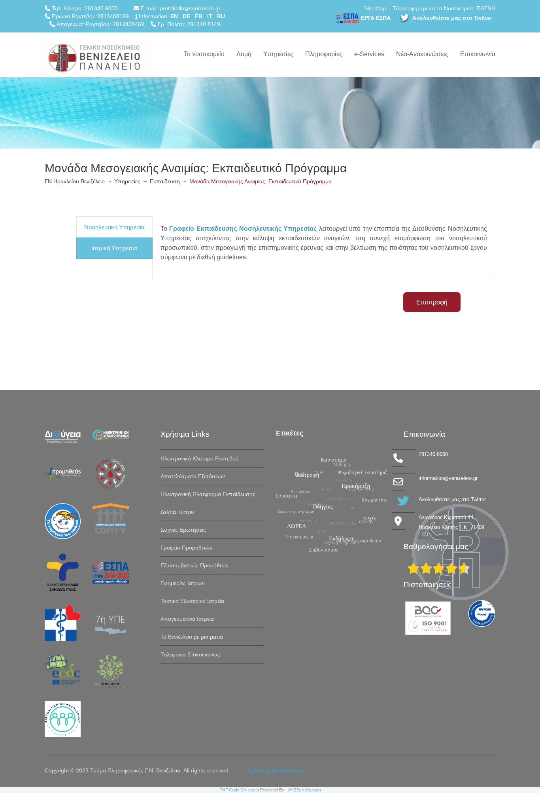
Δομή (243, 54)
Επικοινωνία (477, 54)
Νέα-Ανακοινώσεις (422, 54)
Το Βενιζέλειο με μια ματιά (191, 636)
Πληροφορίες (323, 54)
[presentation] (114, 227)
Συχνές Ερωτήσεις (183, 530)
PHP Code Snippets (239, 790)
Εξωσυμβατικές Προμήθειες (194, 565)
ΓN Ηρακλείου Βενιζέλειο (75, 181)
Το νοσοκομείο (204, 54)
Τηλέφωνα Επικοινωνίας (190, 654)
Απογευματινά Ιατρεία (187, 619)
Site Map (375, 8)
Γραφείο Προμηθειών (186, 547)
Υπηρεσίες (278, 54)
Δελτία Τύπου (177, 512)
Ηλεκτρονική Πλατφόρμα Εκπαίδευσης (207, 494)
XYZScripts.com (304, 790)
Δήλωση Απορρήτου (275, 770)
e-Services (369, 54)
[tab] (114, 227)
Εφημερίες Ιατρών (182, 583)
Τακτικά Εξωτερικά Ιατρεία (192, 601)
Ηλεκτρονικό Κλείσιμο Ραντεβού (199, 458)
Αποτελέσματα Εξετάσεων (192, 476)
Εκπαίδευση (165, 181)
